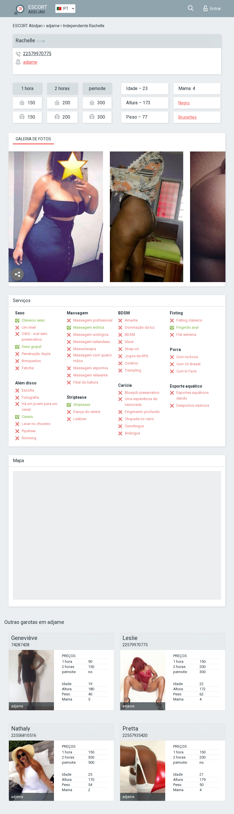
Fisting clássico (189, 320)
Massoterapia (84, 349)
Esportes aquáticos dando (192, 395)
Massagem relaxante (90, 375)
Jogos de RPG (136, 356)
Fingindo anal (187, 327)
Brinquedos (31, 361)
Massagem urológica (90, 334)
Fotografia (30, 397)
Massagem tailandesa (91, 342)
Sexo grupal (31, 346)
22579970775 (37, 53)
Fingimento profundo (142, 412)
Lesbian (79, 419)
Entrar (215, 8)
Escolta (28, 390)
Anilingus (132, 433)
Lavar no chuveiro (36, 424)
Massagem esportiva (90, 368)
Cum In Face (186, 371)
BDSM (130, 334)
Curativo (131, 363)
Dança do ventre (86, 412)
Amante (131, 320)
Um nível (29, 327)
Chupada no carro (139, 419)
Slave (129, 342)
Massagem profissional (92, 320)
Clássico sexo (33, 320)
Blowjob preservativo (142, 392)
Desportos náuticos (192, 405)
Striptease (81, 404)
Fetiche (28, 368)
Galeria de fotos (33, 139)
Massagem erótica (88, 327)
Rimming (29, 438)
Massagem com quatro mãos (92, 358)
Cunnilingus (134, 426)
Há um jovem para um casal (39, 407)
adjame (53, 25)
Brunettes (187, 117)
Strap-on (132, 349)
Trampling (133, 370)
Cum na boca (187, 357)
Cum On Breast (188, 364)
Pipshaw (29, 431)
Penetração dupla (36, 354)
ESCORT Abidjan (28, 25)
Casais (27, 416)
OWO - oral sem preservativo (34, 337)
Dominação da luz (140, 327)
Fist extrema (186, 334)
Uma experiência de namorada (141, 402)
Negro (184, 102)
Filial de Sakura (85, 382)
